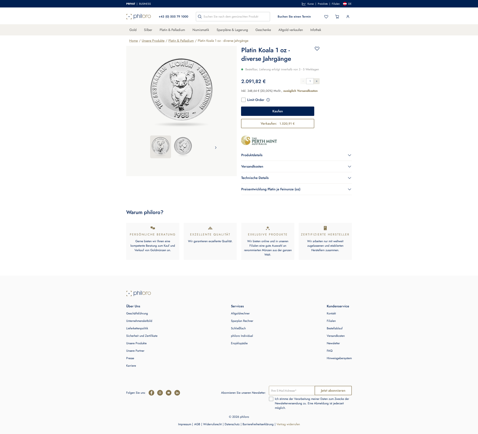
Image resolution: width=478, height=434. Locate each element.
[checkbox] (243, 100)
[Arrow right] (216, 147)
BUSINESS (145, 4)
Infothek (315, 29)
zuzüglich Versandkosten (300, 91)
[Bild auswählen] (160, 146)
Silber (148, 29)
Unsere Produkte (153, 40)
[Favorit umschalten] (317, 48)
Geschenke (263, 29)
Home (133, 40)
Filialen (336, 4)
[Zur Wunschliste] (326, 17)
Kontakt (331, 313)
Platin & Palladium (172, 29)
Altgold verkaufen (290, 29)
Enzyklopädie (239, 343)
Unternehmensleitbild (139, 321)
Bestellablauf (335, 328)
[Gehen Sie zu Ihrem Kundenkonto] (348, 17)
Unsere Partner (135, 351)
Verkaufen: (278, 123)
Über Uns (133, 306)
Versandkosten (336, 336)
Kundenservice (338, 306)
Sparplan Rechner (242, 321)
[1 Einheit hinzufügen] (317, 81)
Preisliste (323, 4)
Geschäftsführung (137, 313)
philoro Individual (242, 336)
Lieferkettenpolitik (137, 328)
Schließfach (238, 328)
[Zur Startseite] (138, 17)
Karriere (131, 365)
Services (237, 306)
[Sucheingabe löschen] (266, 16)
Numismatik (201, 29)
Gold (132, 29)
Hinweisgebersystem (339, 358)
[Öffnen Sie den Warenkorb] (337, 17)
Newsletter (333, 343)
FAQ (330, 351)
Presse (130, 358)
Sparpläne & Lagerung (232, 29)
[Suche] (200, 16)
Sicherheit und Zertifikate (141, 336)
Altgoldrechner (240, 313)
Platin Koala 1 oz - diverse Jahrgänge (223, 40)
